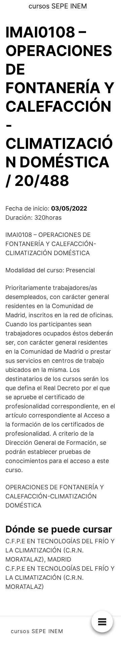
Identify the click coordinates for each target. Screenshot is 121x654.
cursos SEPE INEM (58, 6)
